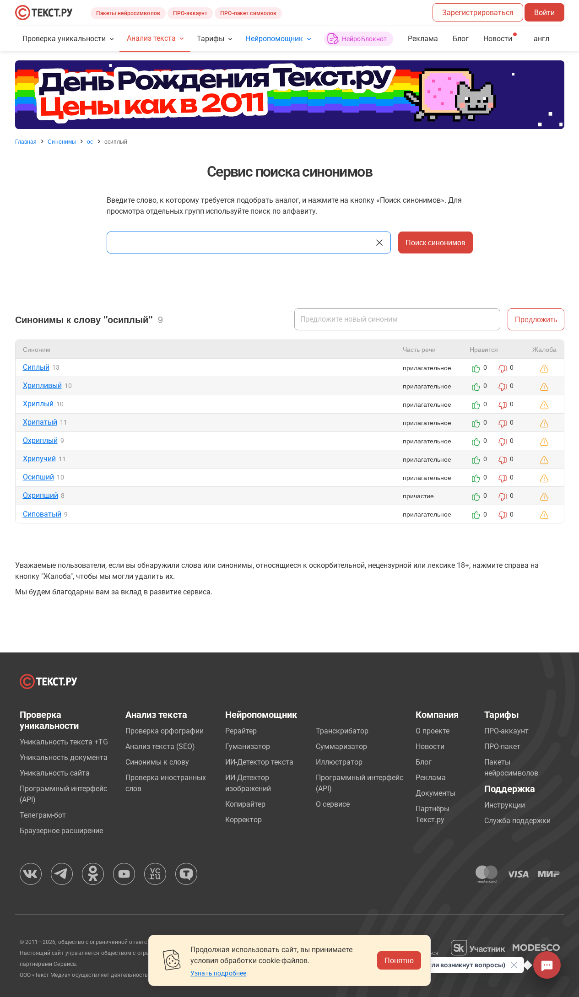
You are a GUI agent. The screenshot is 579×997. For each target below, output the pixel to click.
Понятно (399, 960)
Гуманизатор (247, 746)
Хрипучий (39, 458)
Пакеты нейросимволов (128, 13)
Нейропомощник (274, 38)
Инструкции (504, 805)
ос (90, 141)
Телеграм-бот (43, 815)
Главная (26, 141)
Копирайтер (245, 804)
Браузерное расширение (61, 830)
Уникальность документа (64, 757)
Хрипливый (42, 385)
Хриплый (38, 403)
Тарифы (210, 38)
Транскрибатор (342, 731)
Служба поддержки (517, 820)
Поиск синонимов (435, 242)
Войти (544, 12)
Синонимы (62, 141)
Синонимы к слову (157, 762)
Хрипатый (40, 422)
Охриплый (40, 440)
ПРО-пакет (502, 746)
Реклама (423, 38)
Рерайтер (241, 731)
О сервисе (333, 804)
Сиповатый (42, 514)
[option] (289, 94)
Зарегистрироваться (478, 12)
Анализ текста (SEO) (160, 746)
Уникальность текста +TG (64, 742)
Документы (435, 793)
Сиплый (36, 367)
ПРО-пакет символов (248, 13)
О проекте (432, 731)
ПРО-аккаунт (190, 13)
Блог (461, 38)
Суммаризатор (341, 746)
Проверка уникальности (64, 38)
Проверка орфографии (164, 731)
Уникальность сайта (55, 773)
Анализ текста (151, 38)
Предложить (536, 319)
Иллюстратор (339, 762)
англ (541, 38)
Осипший (38, 477)
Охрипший (40, 495)
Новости (430, 746)
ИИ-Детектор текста (259, 762)
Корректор (243, 819)
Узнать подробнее (218, 973)
